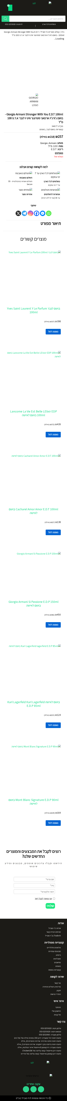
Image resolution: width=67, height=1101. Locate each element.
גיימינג (58, 955)
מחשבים (57, 962)
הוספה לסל (53, 331)
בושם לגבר (50, 129)
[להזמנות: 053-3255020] (26, 25)
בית (62, 31)
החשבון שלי (56, 1011)
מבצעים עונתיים (54, 951)
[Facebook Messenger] (42, 213)
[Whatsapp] (48, 213)
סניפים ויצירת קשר (53, 932)
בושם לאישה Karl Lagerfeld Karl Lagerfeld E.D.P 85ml (33, 704)
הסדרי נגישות (55, 994)
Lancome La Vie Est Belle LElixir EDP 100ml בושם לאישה (33, 413)
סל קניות (57, 1014)
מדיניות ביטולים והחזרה (52, 986)
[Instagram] (30, 213)
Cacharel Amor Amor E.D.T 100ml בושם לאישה (33, 511)
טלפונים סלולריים (54, 947)
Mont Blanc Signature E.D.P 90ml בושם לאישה (33, 802)
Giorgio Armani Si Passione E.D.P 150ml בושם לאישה (33, 603)
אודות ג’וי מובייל (54, 928)
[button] (50, 906)
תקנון (59, 990)
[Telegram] (24, 213)
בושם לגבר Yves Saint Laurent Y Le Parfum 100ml (33, 310)
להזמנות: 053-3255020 (13, 24)
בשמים (42, 129)
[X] (18, 213)
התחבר (58, 1007)
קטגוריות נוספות (54, 970)
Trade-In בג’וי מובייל (53, 935)
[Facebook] (36, 213)
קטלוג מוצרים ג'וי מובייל (50, 31)
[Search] (5, 19)
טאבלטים (57, 958)
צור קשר (57, 983)
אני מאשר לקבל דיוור (43, 898)
